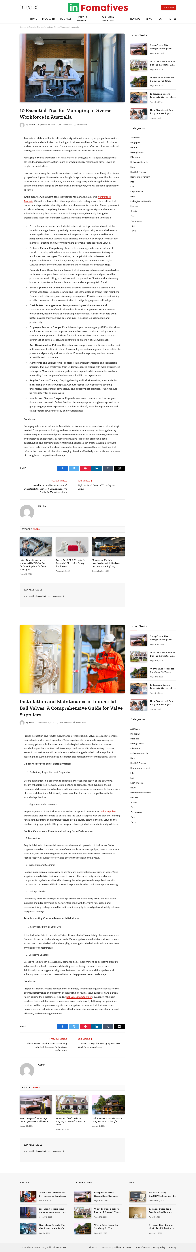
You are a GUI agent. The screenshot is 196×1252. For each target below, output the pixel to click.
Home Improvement (140, 176)
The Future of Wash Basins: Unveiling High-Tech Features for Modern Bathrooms (47, 1047)
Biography (48, 18)
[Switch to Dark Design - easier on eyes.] (170, 19)
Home (33, 18)
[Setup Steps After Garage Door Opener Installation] (138, 49)
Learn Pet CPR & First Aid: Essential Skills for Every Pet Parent (70, 563)
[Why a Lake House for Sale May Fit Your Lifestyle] (138, 81)
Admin (31, 722)
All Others (135, 137)
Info (132, 181)
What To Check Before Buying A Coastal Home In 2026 (163, 63)
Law (132, 186)
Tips (132, 225)
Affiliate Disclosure (122, 1247)
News (148, 18)
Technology (136, 221)
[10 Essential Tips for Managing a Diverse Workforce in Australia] (72, 68)
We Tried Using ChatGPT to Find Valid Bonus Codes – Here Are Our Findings (162, 1194)
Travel (133, 230)
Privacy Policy (159, 1247)
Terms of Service (142, 1247)
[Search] (174, 18)
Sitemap (172, 1247)
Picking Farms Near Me (140, 201)
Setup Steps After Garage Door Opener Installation (161, 47)
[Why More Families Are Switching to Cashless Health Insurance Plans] (28, 1196)
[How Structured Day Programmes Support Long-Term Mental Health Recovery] (138, 113)
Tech (160, 18)
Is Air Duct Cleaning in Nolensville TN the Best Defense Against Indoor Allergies (33, 565)
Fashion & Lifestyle (108, 19)
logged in (40, 596)
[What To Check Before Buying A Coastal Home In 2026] (138, 65)
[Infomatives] (98, 7)
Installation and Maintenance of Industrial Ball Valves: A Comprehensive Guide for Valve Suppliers (45, 489)
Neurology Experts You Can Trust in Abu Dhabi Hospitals (52, 1227)
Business (66, 18)
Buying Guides (137, 152)
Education (135, 157)
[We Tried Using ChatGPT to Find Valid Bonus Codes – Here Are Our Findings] (137, 1196)
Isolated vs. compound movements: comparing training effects (52, 1210)
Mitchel (32, 125)
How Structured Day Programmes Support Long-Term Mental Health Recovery (161, 112)
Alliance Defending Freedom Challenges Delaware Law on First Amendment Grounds (161, 1210)
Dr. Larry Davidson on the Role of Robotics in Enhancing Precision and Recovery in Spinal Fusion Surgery (162, 1227)
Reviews (135, 18)
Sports (133, 211)
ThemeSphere (59, 1247)
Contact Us (106, 1247)
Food (132, 167)
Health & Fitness (82, 19)
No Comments (66, 125)
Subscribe (169, 7)
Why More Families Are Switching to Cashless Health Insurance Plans (52, 1194)
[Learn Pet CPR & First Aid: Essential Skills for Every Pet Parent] (72, 546)
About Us (93, 1247)
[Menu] (21, 18)
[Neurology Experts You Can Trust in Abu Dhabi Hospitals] (28, 1228)
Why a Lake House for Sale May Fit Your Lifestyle (162, 79)
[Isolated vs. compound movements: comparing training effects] (28, 1212)
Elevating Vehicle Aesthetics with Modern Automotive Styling (106, 563)
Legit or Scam (136, 191)
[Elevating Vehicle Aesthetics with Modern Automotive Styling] (108, 546)
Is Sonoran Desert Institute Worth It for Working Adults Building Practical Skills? (162, 95)
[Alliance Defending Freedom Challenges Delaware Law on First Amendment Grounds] (137, 1212)
